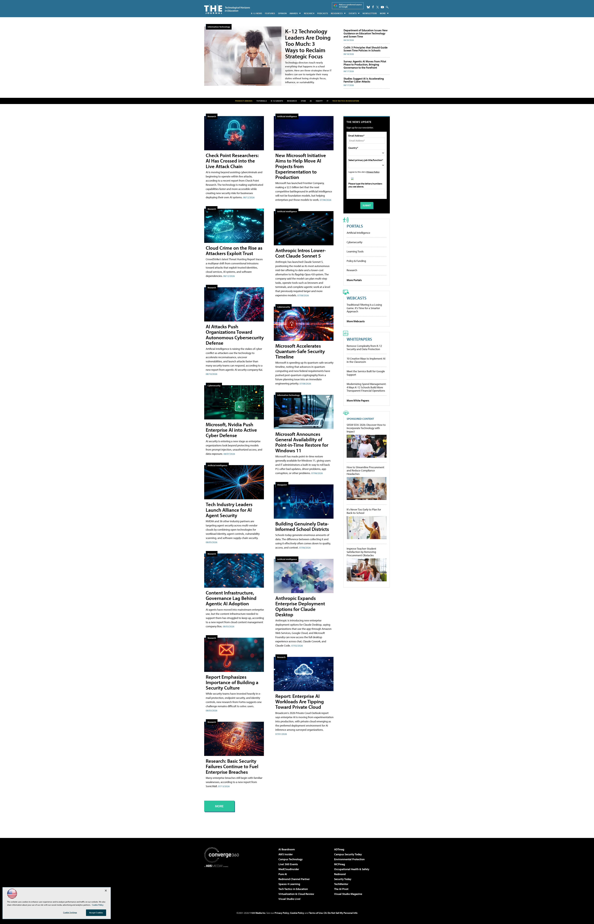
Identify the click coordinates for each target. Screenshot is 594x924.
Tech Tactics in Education (293, 889)
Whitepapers (359, 339)
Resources (337, 13)
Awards (294, 13)
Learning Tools (355, 251)
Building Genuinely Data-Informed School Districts (302, 526)
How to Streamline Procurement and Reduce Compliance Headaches (365, 471)
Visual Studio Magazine (348, 894)
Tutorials (261, 101)
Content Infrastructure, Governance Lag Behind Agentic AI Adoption (231, 598)
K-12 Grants (277, 101)
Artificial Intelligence (217, 465)
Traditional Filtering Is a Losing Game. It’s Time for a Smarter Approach (364, 308)
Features (270, 13)
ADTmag (339, 849)
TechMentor (341, 884)
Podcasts (322, 13)
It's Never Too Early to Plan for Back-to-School (364, 511)
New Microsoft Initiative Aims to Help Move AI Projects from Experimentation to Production (300, 166)
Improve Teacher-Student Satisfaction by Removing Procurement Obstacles (361, 552)
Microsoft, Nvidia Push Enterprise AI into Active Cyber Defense (231, 429)
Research (309, 13)
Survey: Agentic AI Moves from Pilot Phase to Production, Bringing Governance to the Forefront (365, 64)
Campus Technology (290, 859)
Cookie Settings (70, 912)
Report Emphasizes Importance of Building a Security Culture (232, 682)
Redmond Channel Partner (294, 879)
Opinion (282, 13)
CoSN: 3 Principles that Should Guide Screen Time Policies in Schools (365, 49)
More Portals (354, 280)
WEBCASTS (356, 298)
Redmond (340, 874)
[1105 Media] (222, 883)
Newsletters (370, 13)
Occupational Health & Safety (351, 869)
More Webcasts (356, 321)
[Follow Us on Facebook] (373, 6)
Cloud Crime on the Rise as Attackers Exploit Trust (234, 250)
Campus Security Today (348, 854)
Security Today (342, 879)
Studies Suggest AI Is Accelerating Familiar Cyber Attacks (364, 80)
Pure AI (282, 874)
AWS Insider (285, 854)
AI (311, 101)
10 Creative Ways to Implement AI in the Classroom (366, 360)
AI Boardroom (286, 849)
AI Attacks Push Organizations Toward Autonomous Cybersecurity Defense (235, 334)
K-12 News (256, 13)
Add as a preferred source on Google (350, 5)
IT (327, 101)
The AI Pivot (341, 889)
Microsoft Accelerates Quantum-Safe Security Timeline (300, 351)
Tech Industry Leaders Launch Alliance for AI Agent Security (229, 509)
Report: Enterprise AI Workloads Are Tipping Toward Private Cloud (299, 701)
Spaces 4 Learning (289, 884)
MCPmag (339, 864)
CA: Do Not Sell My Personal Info (340, 912)
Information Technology (219, 26)
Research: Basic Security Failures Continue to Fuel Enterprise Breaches (232, 766)
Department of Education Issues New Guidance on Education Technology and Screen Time (365, 33)
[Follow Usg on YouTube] (382, 7)
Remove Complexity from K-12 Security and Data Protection (364, 347)
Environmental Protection (349, 859)
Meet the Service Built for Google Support (366, 372)
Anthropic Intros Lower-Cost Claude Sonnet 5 (300, 253)
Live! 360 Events (288, 864)
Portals (355, 226)
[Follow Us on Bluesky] (368, 7)
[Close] (105, 890)
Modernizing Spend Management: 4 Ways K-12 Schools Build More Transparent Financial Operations (366, 387)
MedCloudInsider (288, 869)
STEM (303, 101)
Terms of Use (316, 912)
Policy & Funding (356, 261)
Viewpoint (282, 484)
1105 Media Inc (257, 912)
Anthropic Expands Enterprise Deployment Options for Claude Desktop (300, 606)
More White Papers (358, 400)
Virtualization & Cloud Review (296, 894)
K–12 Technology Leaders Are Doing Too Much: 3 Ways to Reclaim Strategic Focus (308, 44)
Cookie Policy (297, 912)
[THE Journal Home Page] (227, 9)
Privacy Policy (372, 171)
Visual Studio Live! (289, 899)
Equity (319, 101)
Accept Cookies (96, 912)
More (383, 13)
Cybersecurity (214, 385)
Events (353, 13)
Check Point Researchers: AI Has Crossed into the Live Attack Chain (232, 160)
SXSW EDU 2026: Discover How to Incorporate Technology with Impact (366, 428)
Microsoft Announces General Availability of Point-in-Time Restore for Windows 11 (301, 442)
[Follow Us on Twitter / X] (377, 7)
